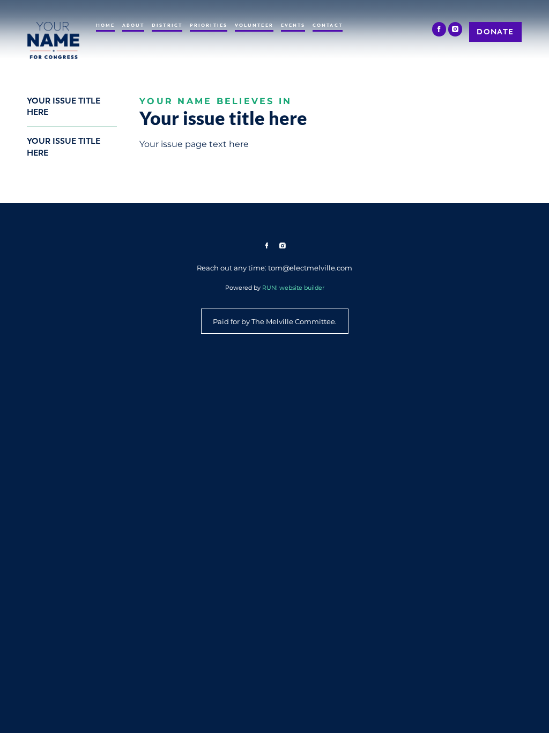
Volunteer (254, 25)
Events (293, 25)
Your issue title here (63, 107)
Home (105, 25)
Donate (495, 31)
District (167, 25)
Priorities (208, 25)
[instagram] (455, 29)
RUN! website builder (293, 287)
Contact (328, 25)
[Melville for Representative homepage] (53, 40)
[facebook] (439, 29)
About (133, 25)
